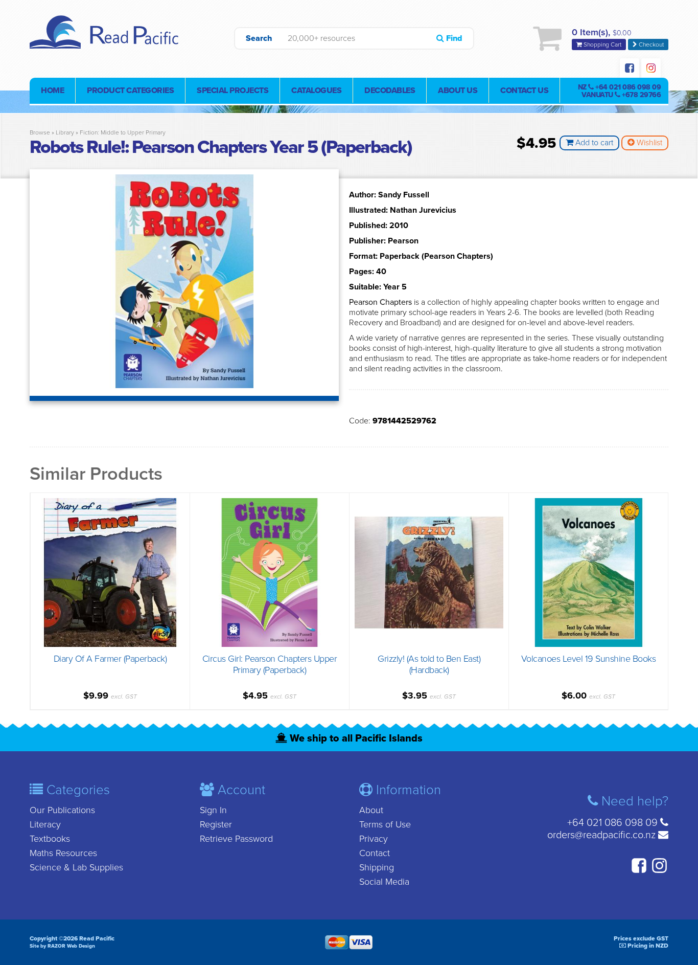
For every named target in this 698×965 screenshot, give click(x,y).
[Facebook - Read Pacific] (629, 69)
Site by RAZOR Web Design (62, 946)
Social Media (384, 881)
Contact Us (524, 90)
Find (453, 38)
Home (52, 90)
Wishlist (648, 143)
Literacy (45, 824)
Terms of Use (385, 824)
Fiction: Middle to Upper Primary (123, 132)
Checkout (650, 44)
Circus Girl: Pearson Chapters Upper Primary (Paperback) (269, 664)
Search (259, 38)
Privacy (373, 838)
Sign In (213, 810)
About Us (457, 90)
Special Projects (232, 90)
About (371, 810)
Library (65, 132)
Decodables (389, 90)
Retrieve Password (236, 838)
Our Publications (62, 810)
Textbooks (50, 838)
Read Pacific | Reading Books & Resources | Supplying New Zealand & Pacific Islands (106, 38)
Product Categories (130, 90)
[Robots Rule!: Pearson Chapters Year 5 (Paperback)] (184, 385)
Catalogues (316, 90)
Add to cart (593, 143)
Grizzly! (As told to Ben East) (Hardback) (429, 664)
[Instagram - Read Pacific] (651, 69)
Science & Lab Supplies (76, 867)
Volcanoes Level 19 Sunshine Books (588, 658)
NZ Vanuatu (619, 91)
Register (216, 824)
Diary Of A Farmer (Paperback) (110, 658)
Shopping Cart (601, 44)
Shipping (376, 867)
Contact (374, 853)
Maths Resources (63, 853)
